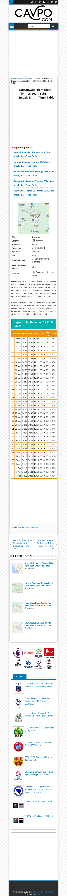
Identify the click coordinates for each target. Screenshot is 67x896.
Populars (19, 676)
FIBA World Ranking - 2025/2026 (39, 816)
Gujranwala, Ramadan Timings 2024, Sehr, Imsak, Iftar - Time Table (37, 93)
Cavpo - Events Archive (44, 892)
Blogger (38, 894)
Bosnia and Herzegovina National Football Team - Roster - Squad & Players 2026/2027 (39, 789)
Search (53, 26)
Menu (11, 2)
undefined (30, 568)
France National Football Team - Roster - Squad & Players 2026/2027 (38, 701)
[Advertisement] (33, 54)
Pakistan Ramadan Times (28, 527)
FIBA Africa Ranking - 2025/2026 (38, 801)
